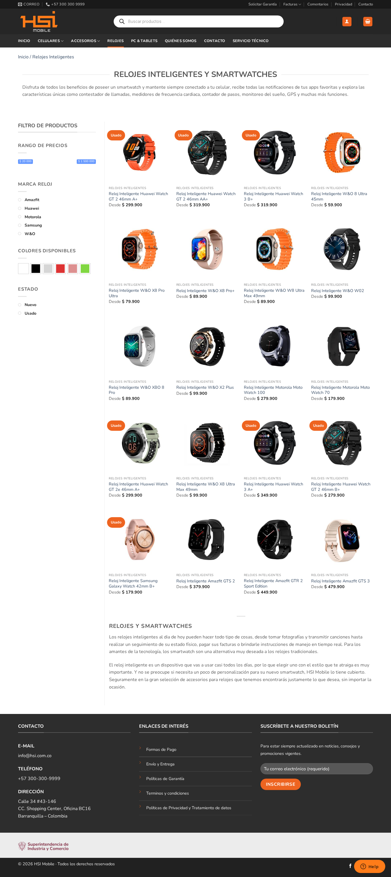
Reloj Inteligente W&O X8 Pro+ (205, 290)
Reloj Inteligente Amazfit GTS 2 (205, 581)
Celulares (49, 40)
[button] (346, 21)
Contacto (365, 4)
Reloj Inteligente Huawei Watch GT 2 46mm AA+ (206, 196)
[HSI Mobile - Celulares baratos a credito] (46, 21)
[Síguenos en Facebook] (350, 866)
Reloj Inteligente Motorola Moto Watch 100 (273, 390)
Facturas (290, 4)
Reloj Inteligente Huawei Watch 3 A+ (273, 486)
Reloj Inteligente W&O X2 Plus (205, 387)
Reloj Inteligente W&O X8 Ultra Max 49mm (205, 486)
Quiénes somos (180, 40)
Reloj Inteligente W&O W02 (337, 290)
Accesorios (83, 40)
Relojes (115, 40)
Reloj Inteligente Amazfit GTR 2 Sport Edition (273, 583)
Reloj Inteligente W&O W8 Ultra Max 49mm (274, 293)
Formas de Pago (161, 749)
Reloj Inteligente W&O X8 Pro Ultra (137, 293)
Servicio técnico (251, 40)
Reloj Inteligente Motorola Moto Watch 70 (340, 390)
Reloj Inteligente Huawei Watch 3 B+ (273, 196)
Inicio (24, 40)
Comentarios (317, 4)
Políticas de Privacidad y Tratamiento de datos (188, 808)
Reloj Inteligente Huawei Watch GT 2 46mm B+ (340, 486)
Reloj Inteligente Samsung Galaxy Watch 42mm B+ (133, 583)
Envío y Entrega (160, 764)
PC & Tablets (144, 40)
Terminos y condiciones (167, 793)
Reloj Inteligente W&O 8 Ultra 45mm (339, 196)
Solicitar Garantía (262, 4)
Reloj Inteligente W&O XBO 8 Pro (136, 390)
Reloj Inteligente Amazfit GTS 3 (340, 581)
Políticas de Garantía (165, 778)
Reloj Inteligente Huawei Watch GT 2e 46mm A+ (138, 486)
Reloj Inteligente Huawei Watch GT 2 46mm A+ (138, 196)
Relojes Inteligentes (53, 57)
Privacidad (343, 4)
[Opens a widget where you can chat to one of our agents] (369, 867)
